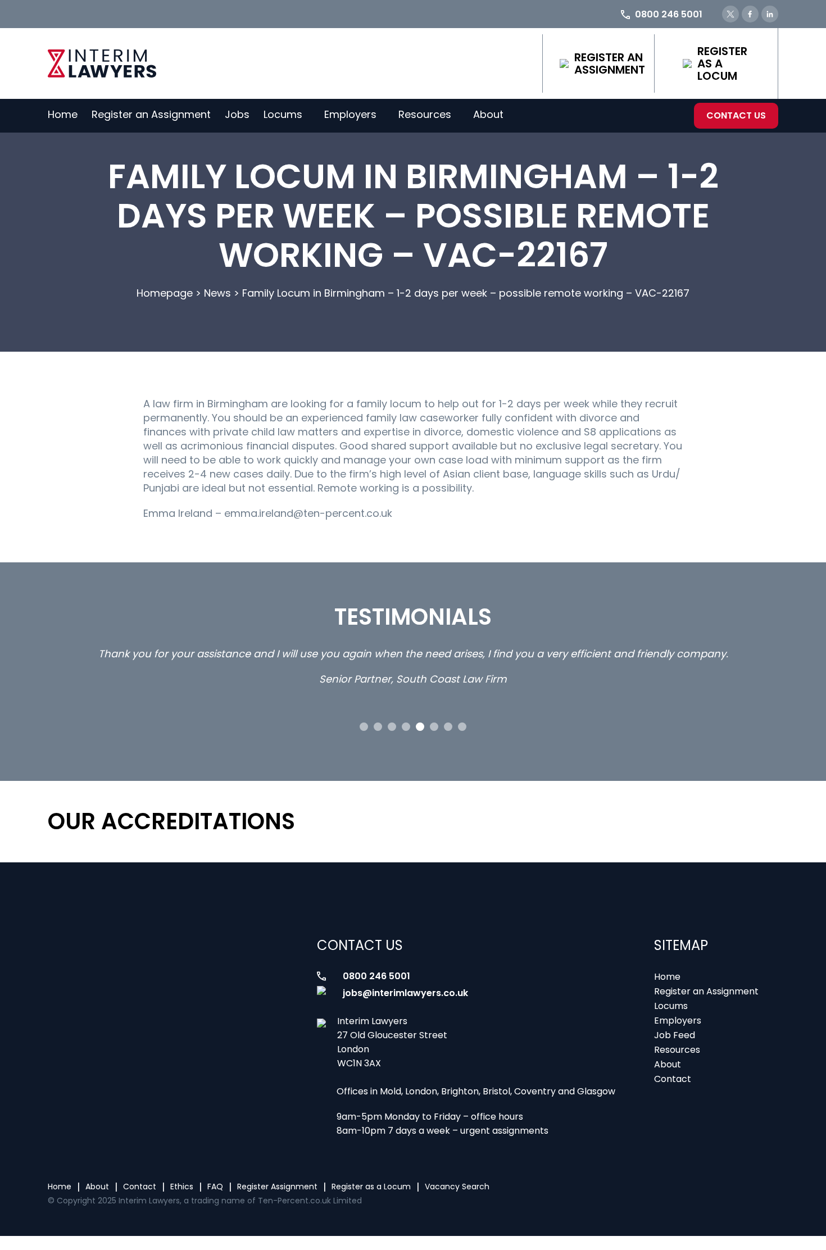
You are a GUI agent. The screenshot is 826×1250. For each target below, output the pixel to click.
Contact (672, 1078)
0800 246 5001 (376, 976)
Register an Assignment (609, 63)
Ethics (181, 1186)
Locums (283, 114)
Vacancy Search (457, 1186)
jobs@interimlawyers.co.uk (405, 993)
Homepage (165, 293)
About (488, 114)
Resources (424, 114)
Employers (350, 114)
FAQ (215, 1186)
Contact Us (736, 115)
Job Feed (674, 1035)
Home (63, 114)
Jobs (237, 114)
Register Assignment (277, 1186)
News (217, 293)
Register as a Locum (722, 63)
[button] (364, 727)
